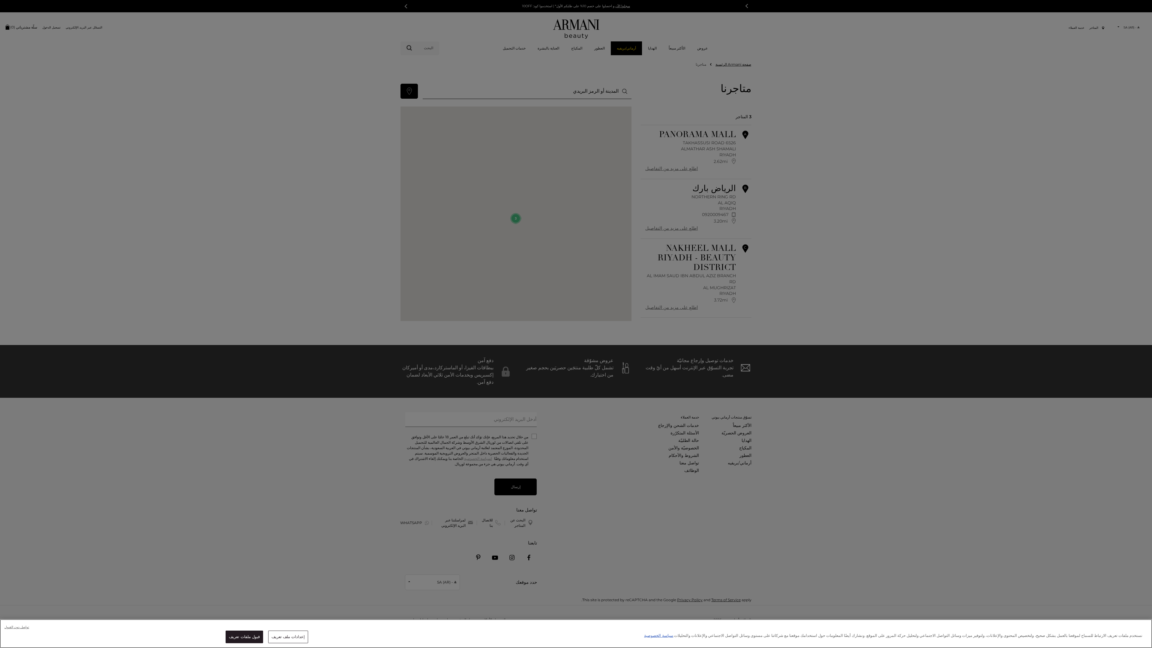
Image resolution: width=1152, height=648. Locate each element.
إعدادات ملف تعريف (288, 636)
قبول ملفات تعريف (244, 636)
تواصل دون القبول (16, 627)
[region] (576, 633)
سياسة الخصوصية (658, 635)
